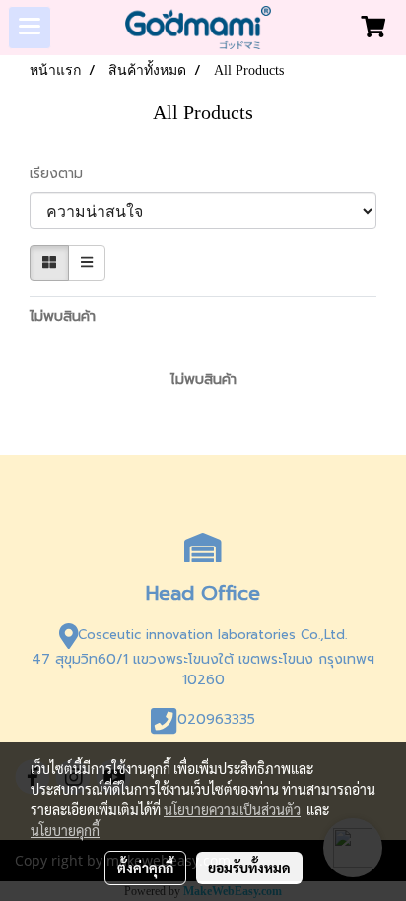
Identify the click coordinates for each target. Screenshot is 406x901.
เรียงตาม (64, 173)
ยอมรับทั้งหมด (249, 867)
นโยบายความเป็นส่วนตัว (232, 809)
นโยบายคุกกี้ (65, 830)
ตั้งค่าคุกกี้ (145, 867)
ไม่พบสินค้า (63, 316)
